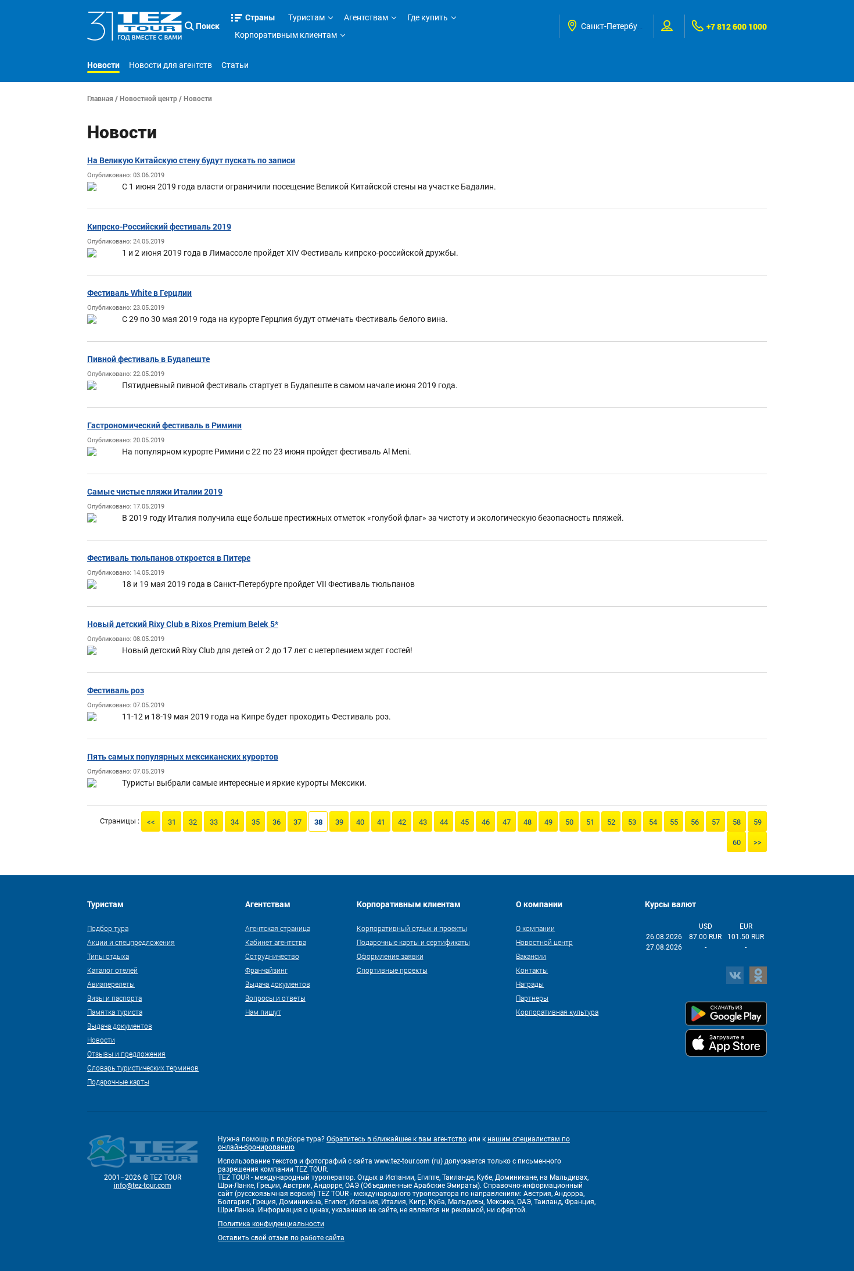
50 (569, 822)
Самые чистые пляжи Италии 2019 (155, 491)
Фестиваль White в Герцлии (139, 292)
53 (632, 822)
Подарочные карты (118, 1081)
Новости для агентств (170, 65)
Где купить (427, 17)
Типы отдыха (108, 956)
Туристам (306, 17)
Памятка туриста (114, 1011)
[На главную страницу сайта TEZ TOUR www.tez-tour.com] (134, 26)
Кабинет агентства (275, 942)
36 (276, 822)
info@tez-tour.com (142, 1186)
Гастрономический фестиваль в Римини (164, 425)
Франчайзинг (266, 970)
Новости (103, 64)
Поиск (208, 25)
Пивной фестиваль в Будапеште (148, 358)
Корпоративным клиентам (286, 35)
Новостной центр (148, 98)
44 (444, 822)
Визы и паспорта (114, 998)
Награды (530, 984)
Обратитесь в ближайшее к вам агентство (396, 1139)
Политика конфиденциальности (271, 1224)
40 (360, 822)
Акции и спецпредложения (131, 942)
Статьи (235, 65)
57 (716, 822)
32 (193, 822)
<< (151, 822)
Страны (260, 17)
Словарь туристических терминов (143, 1067)
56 (695, 822)
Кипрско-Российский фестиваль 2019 (159, 226)
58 (737, 822)
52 (611, 822)
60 (737, 842)
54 (653, 822)
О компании (535, 928)
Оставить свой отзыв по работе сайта (281, 1238)
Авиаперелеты (111, 984)
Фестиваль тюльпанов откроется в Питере (168, 557)
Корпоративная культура (557, 1011)
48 (527, 822)
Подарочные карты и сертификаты (413, 942)
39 (339, 822)
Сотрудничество (272, 956)
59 (757, 822)
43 (423, 822)
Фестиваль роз (115, 690)
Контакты (532, 970)
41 (381, 822)
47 (507, 822)
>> (757, 842)
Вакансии (531, 956)
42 (402, 822)
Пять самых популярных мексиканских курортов (182, 756)
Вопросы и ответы (275, 998)
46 (486, 822)
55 (674, 822)
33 (214, 822)
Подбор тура (107, 928)
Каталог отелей (112, 970)
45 (465, 822)
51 (590, 822)
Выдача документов (119, 1025)
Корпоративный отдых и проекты (412, 928)
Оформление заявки (390, 956)
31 (172, 822)
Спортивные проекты (392, 970)
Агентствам (366, 17)
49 (548, 822)
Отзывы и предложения (126, 1053)
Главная (100, 98)
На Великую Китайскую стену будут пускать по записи (191, 160)
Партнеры (532, 998)
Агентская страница (277, 928)
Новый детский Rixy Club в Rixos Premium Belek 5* (182, 623)
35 (256, 822)
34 (235, 822)
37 (297, 822)
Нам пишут (263, 1011)
